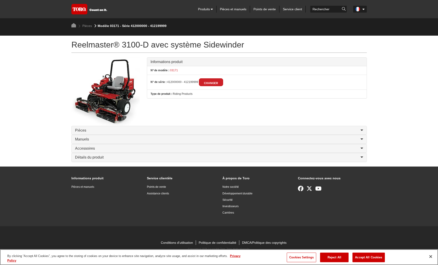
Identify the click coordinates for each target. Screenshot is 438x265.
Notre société (230, 186)
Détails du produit (89, 157)
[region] (219, 257)
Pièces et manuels (233, 9)
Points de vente (264, 9)
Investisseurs (230, 206)
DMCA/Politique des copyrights (264, 242)
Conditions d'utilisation (177, 242)
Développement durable (237, 193)
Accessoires (85, 148)
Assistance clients (158, 193)
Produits (204, 9)
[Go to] (344, 8)
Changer (211, 83)
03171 (173, 70)
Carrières (228, 212)
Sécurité (227, 199)
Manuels (82, 139)
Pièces (86, 26)
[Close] (431, 257)
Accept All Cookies (368, 257)
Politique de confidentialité (217, 242)
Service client (292, 9)
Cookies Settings (301, 257)
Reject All (334, 257)
